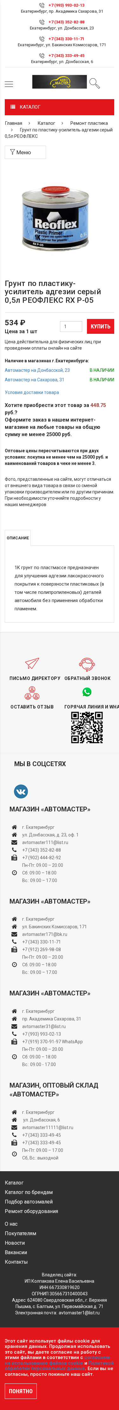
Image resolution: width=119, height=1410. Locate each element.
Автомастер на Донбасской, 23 (37, 370)
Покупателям (20, 1233)
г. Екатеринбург (39, 827)
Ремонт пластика (89, 123)
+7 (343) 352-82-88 (66, 22)
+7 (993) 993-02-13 (41, 1034)
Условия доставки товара (32, 392)
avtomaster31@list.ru (44, 1026)
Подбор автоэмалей (29, 1202)
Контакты (16, 1262)
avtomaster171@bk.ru (44, 934)
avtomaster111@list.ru (45, 842)
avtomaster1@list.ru (79, 1312)
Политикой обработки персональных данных (59, 1366)
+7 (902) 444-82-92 (41, 857)
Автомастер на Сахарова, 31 (34, 379)
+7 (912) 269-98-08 (41, 949)
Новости (15, 1243)
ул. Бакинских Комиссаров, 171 (54, 926)
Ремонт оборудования (31, 1211)
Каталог (46, 123)
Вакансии (16, 1252)
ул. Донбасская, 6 (41, 1119)
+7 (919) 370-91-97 (41, 1041)
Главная (13, 123)
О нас (11, 1224)
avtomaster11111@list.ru (47, 1127)
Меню (23, 152)
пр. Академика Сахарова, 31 (51, 1018)
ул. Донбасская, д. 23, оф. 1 (50, 834)
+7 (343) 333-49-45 (66, 55)
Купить (100, 326)
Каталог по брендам (29, 1192)
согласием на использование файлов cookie (57, 1360)
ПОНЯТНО (21, 1391)
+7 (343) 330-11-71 (66, 38)
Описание (18, 538)
